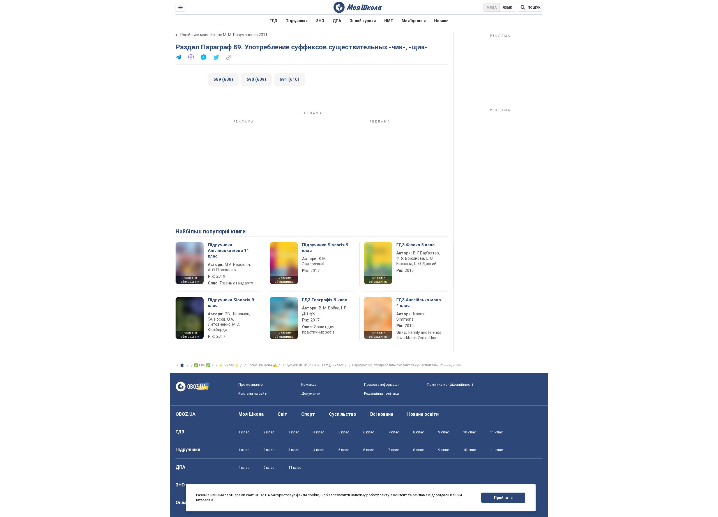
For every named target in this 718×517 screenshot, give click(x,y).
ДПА (337, 21)
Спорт (308, 414)
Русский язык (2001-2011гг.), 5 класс (315, 365)
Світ (282, 414)
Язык (507, 8)
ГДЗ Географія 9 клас (324, 299)
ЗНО (320, 21)
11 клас (496, 432)
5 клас (343, 432)
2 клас (268, 432)
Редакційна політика (381, 393)
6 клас (368, 432)
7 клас (393, 432)
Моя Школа (251, 414)
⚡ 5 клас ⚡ (229, 365)
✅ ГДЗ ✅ (202, 365)
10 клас (469, 432)
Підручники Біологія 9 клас (325, 247)
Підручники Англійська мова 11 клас (228, 250)
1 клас (243, 432)
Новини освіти (423, 414)
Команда (308, 384)
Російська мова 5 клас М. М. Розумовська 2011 (224, 35)
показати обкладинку (189, 280)
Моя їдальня (414, 21)
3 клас (293, 432)
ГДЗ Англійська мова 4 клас (418, 302)
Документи (310, 393)
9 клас (443, 432)
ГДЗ (273, 21)
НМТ (388, 21)
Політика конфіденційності (450, 384)
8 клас (418, 432)
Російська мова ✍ (262, 365)
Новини (441, 21)
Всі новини (381, 414)
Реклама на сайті (252, 393)
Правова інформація (381, 384)
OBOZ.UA (185, 414)
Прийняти (503, 497)
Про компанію (250, 384)
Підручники (297, 21)
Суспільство (342, 414)
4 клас (318, 432)
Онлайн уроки (362, 21)
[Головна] (183, 365)
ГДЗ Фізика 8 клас (415, 244)
